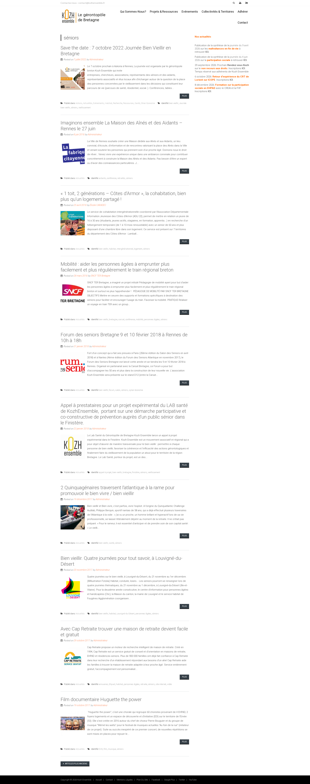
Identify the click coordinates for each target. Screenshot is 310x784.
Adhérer (243, 11)
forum (111, 390)
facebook (156, 780)
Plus (184, 96)
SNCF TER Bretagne (100, 275)
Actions (79, 103)
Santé (137, 103)
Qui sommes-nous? (133, 11)
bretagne (113, 319)
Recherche (117, 103)
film (105, 749)
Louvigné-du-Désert (125, 613)
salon (117, 390)
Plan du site (142, 780)
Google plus (169, 780)
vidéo (169, 684)
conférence (111, 178)
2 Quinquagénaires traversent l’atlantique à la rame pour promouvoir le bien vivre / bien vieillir (118, 490)
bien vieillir (173, 103)
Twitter (182, 780)
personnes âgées (152, 319)
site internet (161, 684)
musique (112, 749)
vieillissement (84, 107)
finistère (135, 472)
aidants (102, 178)
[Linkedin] (246, 3)
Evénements (190, 11)
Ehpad (112, 684)
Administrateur (96, 59)
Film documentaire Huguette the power (101, 699)
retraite (143, 684)
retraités (121, 178)
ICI (206, 51)
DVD (101, 749)
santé (111, 543)
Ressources (128, 103)
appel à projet (105, 472)
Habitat (108, 103)
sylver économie (136, 390)
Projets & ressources (164, 11)
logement (138, 249)
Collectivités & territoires (218, 11)
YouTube (192, 780)
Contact (243, 22)
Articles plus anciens (75, 764)
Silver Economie (148, 103)
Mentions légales (125, 780)
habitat (112, 249)
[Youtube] (240, 3)
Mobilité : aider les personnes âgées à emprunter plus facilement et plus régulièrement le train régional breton (117, 267)
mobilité (139, 319)
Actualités (87, 103)
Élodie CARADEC (98, 205)
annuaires (103, 684)
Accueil (99, 780)
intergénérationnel (125, 249)
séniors (74, 107)
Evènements (98, 103)
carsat (121, 319)
